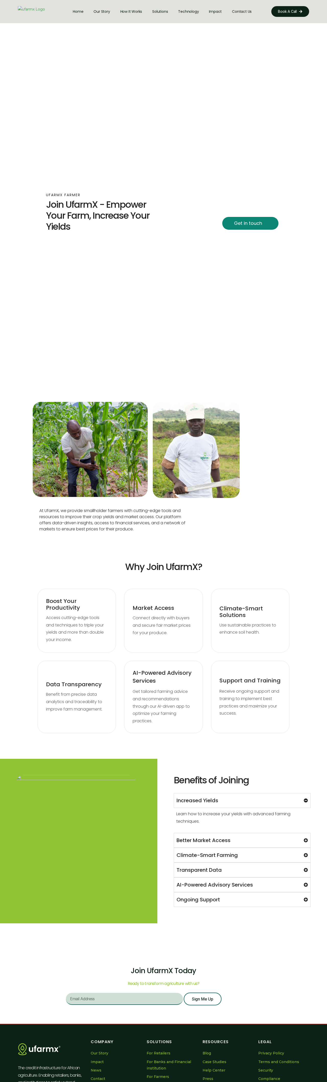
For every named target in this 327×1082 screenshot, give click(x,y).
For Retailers (158, 1053)
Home (78, 11)
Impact (215, 11)
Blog (207, 1053)
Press (208, 1078)
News (96, 1070)
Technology (188, 11)
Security (265, 1070)
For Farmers (158, 1076)
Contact (98, 1078)
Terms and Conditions (278, 1062)
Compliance (269, 1078)
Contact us (242, 11)
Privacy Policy (271, 1053)
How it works (131, 11)
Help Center (214, 1070)
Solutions (160, 11)
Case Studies (214, 1062)
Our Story (102, 11)
